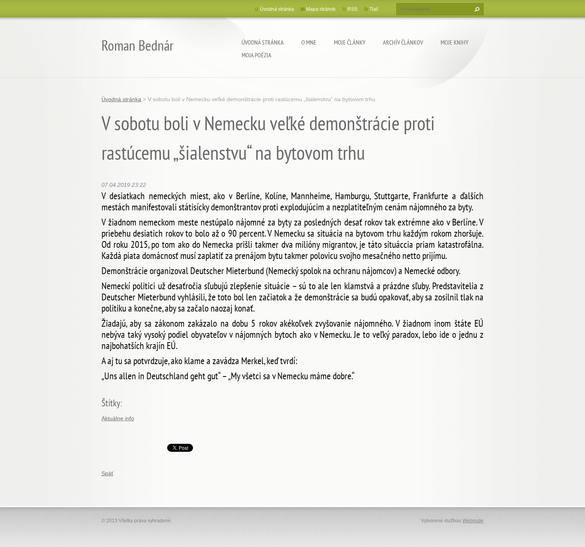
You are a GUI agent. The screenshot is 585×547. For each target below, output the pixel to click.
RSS (352, 9)
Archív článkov (403, 42)
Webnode (473, 520)
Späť (107, 473)
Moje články (349, 42)
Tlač (373, 9)
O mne (308, 42)
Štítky (110, 403)
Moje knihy (454, 42)
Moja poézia (256, 55)
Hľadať (476, 9)
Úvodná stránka (263, 42)
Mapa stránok (320, 9)
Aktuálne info (117, 418)
